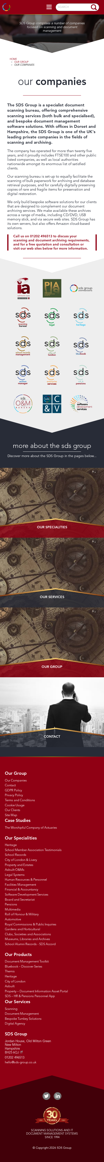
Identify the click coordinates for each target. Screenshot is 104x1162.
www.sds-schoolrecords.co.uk (22, 346)
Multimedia (13, 909)
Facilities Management (20, 884)
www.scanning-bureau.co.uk (22, 317)
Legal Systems (15, 875)
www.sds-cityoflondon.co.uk (52, 346)
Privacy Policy (14, 795)
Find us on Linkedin (57, 1096)
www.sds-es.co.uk (52, 375)
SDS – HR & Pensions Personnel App (30, 996)
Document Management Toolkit (27, 961)
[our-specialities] (52, 503)
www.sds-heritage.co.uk (81, 317)
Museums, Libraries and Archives (27, 939)
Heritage (11, 845)
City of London (15, 981)
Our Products (18, 955)
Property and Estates (19, 865)
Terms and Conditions (20, 800)
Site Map (11, 815)
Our (52, 527)
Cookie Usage (14, 805)
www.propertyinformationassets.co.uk (52, 288)
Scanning (11, 1009)
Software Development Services (26, 894)
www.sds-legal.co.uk (52, 317)
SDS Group (6, 7)
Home (13, 59)
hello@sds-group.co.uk (20, 1062)
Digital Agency (15, 1023)
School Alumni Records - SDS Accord (30, 944)
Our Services (52, 597)
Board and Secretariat (20, 899)
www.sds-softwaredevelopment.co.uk (81, 403)
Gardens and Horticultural (22, 929)
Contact (52, 736)
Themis (10, 971)
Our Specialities (21, 838)
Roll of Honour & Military (22, 914)
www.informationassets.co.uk (22, 288)
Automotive (13, 919)
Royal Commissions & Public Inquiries (30, 924)
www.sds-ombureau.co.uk (22, 403)
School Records (15, 855)
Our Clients (12, 810)
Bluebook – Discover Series (23, 966)
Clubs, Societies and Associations (28, 934)
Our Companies (24, 65)
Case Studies (17, 821)
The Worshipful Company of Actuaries (31, 827)
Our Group (21, 62)
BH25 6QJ (12, 1052)
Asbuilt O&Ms (14, 870)
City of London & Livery (21, 860)
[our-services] (52, 572)
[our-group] (52, 642)
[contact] (52, 712)
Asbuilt (10, 986)
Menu (49, 7)
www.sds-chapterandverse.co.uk (52, 403)
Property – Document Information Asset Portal (36, 991)
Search (94, 7)
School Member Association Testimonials (33, 850)
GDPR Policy (13, 790)
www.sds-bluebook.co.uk (81, 346)
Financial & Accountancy (21, 889)
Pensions (11, 904)
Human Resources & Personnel (26, 879)
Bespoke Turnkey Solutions (23, 1018)
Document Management (22, 1013)
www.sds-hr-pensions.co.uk (81, 375)
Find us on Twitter (46, 1096)
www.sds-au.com (81, 288)
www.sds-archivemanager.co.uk (22, 375)
